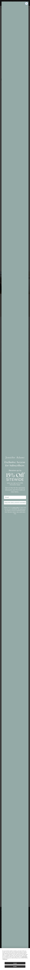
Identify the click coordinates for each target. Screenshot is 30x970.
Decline (15, 966)
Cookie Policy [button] (24, 956)
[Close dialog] (26, 3)
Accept (15, 963)
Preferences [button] (5, 959)
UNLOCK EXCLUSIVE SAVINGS (15, 503)
